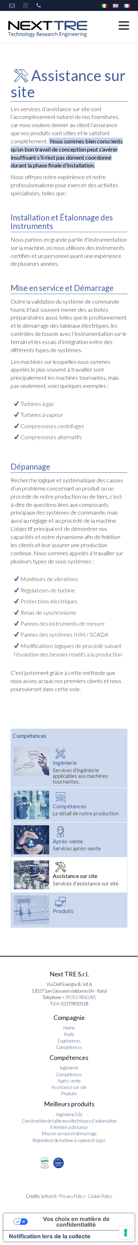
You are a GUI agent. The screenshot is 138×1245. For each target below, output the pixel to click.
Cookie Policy (100, 1196)
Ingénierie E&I (69, 1114)
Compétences (29, 735)
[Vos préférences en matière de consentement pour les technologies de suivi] (125, 1232)
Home (69, 1028)
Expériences (69, 1041)
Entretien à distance (69, 1127)
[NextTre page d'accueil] (47, 29)
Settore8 (48, 1196)
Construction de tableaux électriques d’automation (69, 1121)
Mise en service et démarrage (69, 1133)
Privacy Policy (72, 1196)
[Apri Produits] (33, 909)
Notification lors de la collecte (50, 1236)
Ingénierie (69, 1068)
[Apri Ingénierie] (33, 765)
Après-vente (69, 1081)
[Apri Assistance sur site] (33, 874)
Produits (69, 1093)
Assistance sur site (69, 1087)
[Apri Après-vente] (33, 839)
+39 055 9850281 (79, 997)
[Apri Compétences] (33, 805)
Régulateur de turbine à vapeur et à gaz (69, 1140)
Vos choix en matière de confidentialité (76, 1221)
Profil (69, 1034)
